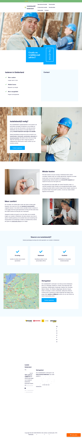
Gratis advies (74, 435)
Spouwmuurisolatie (42, 4)
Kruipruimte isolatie (42, 7)
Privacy (47, 434)
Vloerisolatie (52, 4)
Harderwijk (57, 287)
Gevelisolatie (52, 7)
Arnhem (59, 285)
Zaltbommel (65, 290)
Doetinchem (44, 287)
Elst (66, 287)
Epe (71, 285)
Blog (35, 434)
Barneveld (66, 285)
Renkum (70, 290)
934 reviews (40, 1)
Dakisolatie (40, 10)
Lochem (53, 290)
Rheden (47, 289)
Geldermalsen (51, 287)
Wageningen (59, 289)
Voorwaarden (40, 434)
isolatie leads (29, 385)
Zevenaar (70, 287)
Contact (47, 10)
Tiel (50, 289)
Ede (63, 285)
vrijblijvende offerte (16, 221)
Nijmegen (49, 285)
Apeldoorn (54, 285)
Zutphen (63, 287)
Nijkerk (43, 289)
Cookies (52, 434)
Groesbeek (48, 290)
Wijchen (54, 289)
